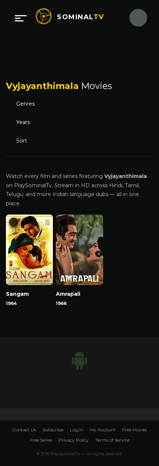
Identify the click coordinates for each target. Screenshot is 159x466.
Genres (25, 103)
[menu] (21, 18)
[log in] (134, 18)
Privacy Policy (73, 440)
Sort (21, 140)
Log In (76, 429)
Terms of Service (112, 440)
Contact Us (24, 429)
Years (23, 122)
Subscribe (53, 429)
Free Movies (134, 429)
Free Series (41, 440)
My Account (103, 429)
